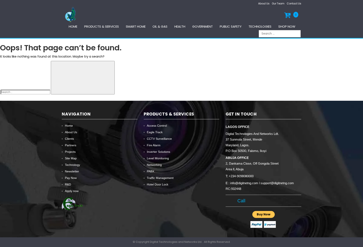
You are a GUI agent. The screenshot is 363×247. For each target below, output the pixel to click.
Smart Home (136, 26)
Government (202, 26)
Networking (154, 164)
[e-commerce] (71, 14)
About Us (264, 3)
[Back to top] (358, 239)
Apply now (72, 191)
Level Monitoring (158, 158)
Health (179, 26)
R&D (68, 184)
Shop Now (286, 26)
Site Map (71, 158)
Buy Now (263, 214)
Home (73, 26)
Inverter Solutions (158, 151)
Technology (72, 164)
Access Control (157, 125)
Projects (70, 151)
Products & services (101, 26)
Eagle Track (155, 132)
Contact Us (294, 3)
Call (240, 200)
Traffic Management (160, 178)
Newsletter (72, 171)
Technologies (260, 26)
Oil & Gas (160, 26)
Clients (69, 138)
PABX (150, 171)
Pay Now (71, 178)
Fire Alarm (153, 145)
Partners (70, 145)
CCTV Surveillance (159, 138)
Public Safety (231, 26)
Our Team (278, 3)
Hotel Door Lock (157, 184)
